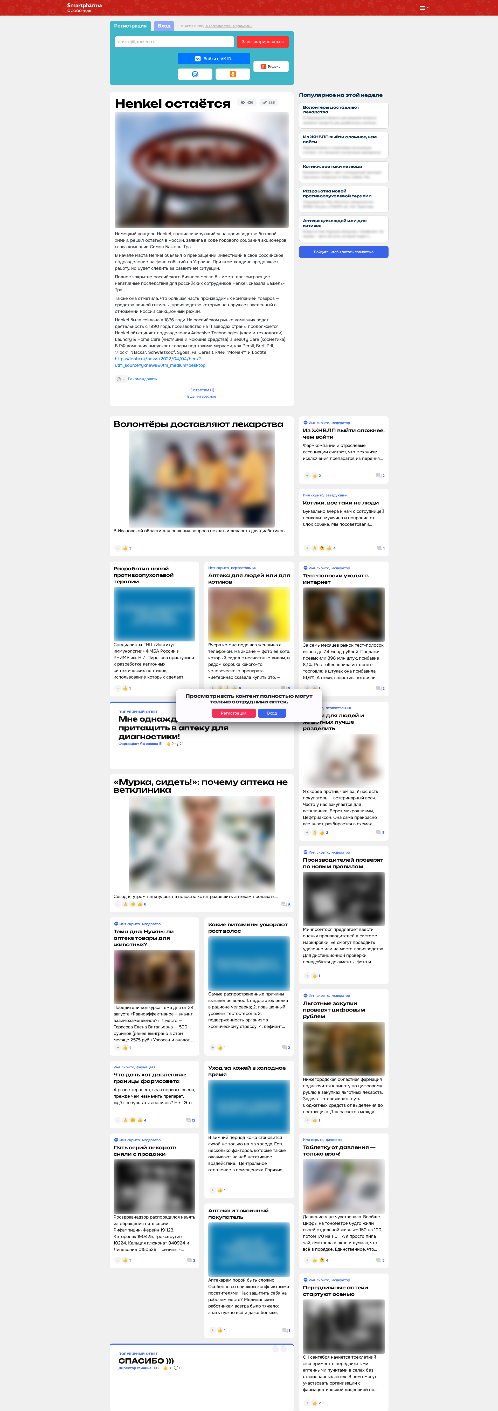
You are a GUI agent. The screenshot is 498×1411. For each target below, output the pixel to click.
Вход (164, 26)
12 (193, 1120)
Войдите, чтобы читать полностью (344, 252)
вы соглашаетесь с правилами (228, 26)
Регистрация (130, 26)
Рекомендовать (142, 379)
